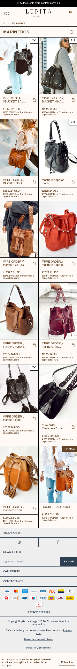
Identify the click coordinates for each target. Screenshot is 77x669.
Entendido (67, 662)
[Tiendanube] (38, 648)
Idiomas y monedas (39, 611)
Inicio (6, 23)
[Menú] (6, 13)
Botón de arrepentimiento (38, 639)
